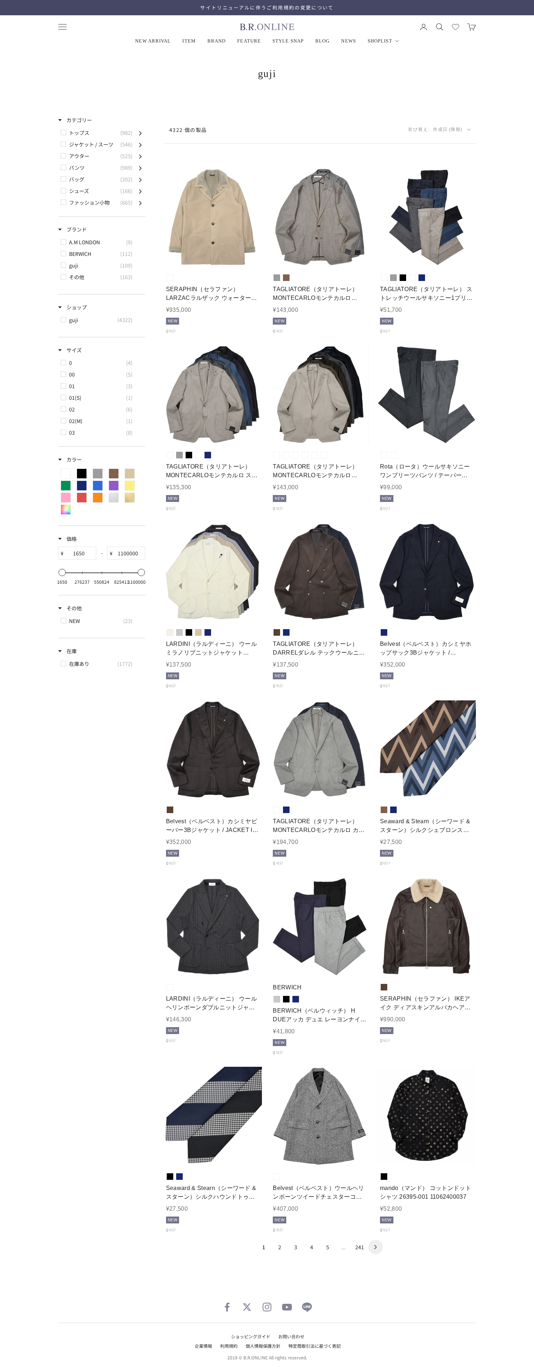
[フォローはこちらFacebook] (227, 1307)
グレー (277, 278)
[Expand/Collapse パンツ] (140, 167)
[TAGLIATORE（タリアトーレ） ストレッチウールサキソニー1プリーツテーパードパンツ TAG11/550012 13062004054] (426, 217)
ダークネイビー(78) (324, 455)
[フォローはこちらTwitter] (247, 1307)
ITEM (188, 41)
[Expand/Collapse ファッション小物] (140, 202)
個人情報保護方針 (263, 1346)
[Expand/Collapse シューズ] (140, 190)
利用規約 (229, 1346)
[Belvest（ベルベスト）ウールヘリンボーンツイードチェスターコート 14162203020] (320, 1116)
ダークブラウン (277, 632)
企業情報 (203, 1346)
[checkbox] (101, 132)
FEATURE (249, 41)
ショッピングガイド (250, 1336)
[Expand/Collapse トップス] (140, 132)
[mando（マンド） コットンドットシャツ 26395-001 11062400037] (426, 1116)
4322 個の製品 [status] (188, 129)
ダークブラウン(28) (305, 455)
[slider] (62, 572)
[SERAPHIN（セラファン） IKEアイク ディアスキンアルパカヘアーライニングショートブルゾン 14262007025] (426, 927)
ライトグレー (179, 632)
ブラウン (286, 278)
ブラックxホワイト (277, 1177)
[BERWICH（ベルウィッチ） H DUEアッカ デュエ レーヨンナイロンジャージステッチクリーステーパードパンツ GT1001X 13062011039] (320, 927)
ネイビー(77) (315, 455)
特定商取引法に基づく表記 (314, 1346)
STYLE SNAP (288, 41)
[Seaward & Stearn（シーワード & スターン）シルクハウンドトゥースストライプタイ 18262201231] (212, 1116)
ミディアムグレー (384, 455)
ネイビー (422, 278)
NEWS (348, 41)
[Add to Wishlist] (250, 256)
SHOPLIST (380, 41)
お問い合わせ (291, 1336)
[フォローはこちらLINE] (307, 1307)
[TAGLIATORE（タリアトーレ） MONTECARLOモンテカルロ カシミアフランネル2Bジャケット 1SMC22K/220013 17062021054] (320, 749)
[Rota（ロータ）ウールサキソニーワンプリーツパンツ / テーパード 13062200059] (426, 395)
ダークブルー (412, 278)
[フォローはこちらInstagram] (267, 1307)
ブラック (403, 278)
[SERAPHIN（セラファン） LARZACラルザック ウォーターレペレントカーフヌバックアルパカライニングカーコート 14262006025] (212, 217)
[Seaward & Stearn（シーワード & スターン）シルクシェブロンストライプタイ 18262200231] (426, 749)
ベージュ (198, 632)
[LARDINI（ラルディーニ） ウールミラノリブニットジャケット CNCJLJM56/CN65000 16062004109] (212, 572)
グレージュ (170, 278)
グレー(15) (296, 455)
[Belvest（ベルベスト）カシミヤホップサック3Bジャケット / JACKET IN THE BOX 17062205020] (426, 572)
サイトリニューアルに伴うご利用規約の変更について (266, 7)
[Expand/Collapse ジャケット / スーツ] (140, 144)
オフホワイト (170, 632)
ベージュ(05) (277, 455)
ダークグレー (393, 455)
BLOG (322, 41)
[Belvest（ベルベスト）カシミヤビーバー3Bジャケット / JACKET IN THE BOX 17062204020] (212, 749)
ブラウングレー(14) (286, 455)
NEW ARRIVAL (153, 41)
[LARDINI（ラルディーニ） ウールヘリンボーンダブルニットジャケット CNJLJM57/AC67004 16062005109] (212, 927)
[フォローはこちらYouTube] (287, 1307)
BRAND (216, 41)
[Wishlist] (455, 27)
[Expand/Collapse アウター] (140, 156)
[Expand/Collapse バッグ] (140, 179)
